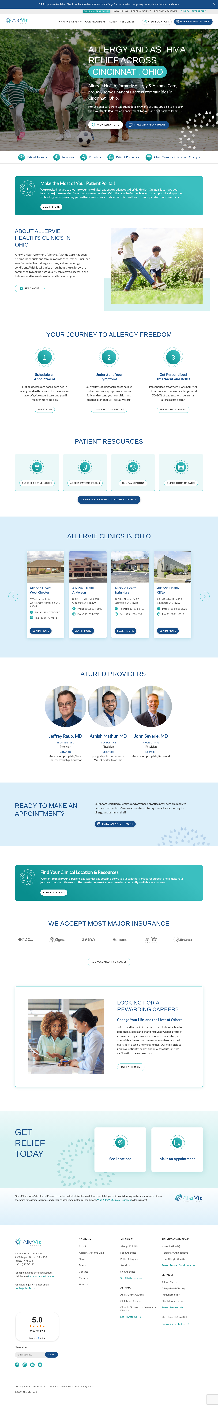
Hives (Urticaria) (171, 1246)
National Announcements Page (95, 4)
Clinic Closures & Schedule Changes (177, 157)
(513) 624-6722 (91, 614)
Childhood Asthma (130, 1300)
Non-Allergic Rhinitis (173, 1258)
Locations (68, 157)
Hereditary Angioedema (175, 1252)
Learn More (51, 207)
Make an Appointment (117, 824)
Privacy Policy (22, 1386)
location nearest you (96, 882)
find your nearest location (41, 1276)
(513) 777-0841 (48, 617)
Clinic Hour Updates (181, 483)
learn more (40, 631)
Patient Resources (122, 22)
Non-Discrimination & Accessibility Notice (72, 1386)
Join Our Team (131, 1067)
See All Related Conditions (176, 1265)
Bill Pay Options (132, 483)
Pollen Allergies (129, 1258)
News (82, 1258)
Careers (83, 1277)
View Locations (159, 22)
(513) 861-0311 (175, 614)
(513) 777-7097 (51, 612)
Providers (95, 157)
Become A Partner (165, 11)
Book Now (45, 410)
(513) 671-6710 (133, 614)
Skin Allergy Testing (172, 1300)
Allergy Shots (169, 1281)
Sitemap (83, 1284)
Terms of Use (40, 1386)
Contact (83, 1271)
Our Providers (95, 22)
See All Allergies (129, 1277)
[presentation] (13, 596)
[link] (13, 596)
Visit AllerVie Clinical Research (114, 1199)
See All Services (170, 1307)
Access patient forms (85, 483)
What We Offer (68, 22)
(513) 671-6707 (136, 608)
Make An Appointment (195, 22)
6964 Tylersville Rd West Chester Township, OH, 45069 (45, 603)
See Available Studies (173, 1323)
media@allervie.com (25, 1288)
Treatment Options (173, 410)
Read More (32, 288)
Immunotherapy (171, 1294)
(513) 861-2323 (178, 608)
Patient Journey (37, 157)
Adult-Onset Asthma (132, 1294)
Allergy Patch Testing (173, 1288)
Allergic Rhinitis (129, 1246)
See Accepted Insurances (109, 962)
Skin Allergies (127, 1271)
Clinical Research (192, 11)
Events (82, 1265)
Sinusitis (125, 1265)
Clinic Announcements (96, 11)
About (82, 1246)
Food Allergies (128, 1252)
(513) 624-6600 (93, 608)
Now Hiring (120, 11)
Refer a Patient (141, 11)
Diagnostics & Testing (109, 410)
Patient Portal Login (37, 483)
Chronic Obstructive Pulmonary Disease (138, 1308)
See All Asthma (128, 1316)
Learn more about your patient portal (108, 500)
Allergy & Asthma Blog (91, 1252)
